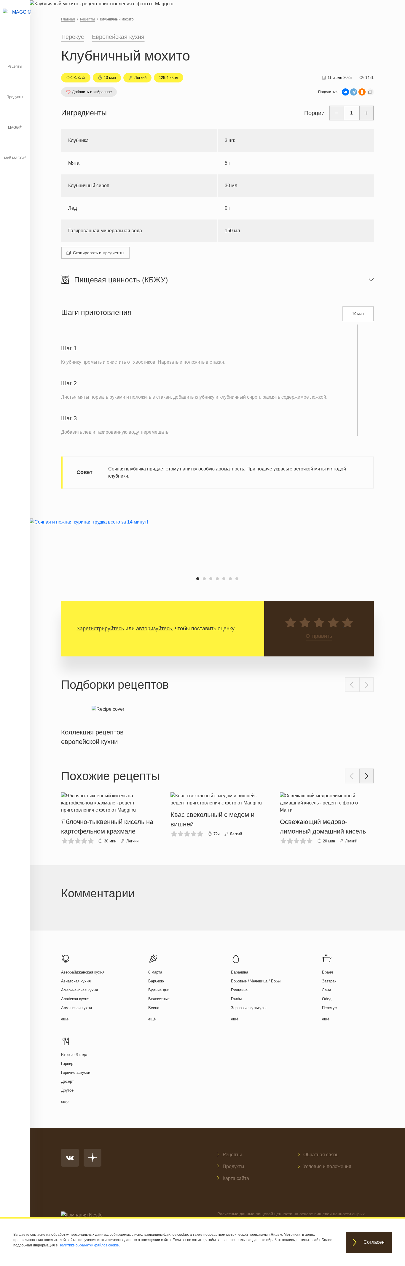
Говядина (239, 990)
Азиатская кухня (76, 981)
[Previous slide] (352, 684)
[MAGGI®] (15, 19)
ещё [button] (64, 1019)
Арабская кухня (75, 999)
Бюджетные (159, 999)
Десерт (67, 1081)
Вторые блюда (74, 1054)
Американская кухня (79, 990)
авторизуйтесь (154, 629)
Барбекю (156, 981)
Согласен (374, 1242)
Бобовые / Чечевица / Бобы (255, 981)
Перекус (72, 37)
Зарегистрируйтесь (100, 629)
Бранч (327, 972)
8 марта (155, 972)
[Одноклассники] (362, 92)
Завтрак (329, 981)
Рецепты (14, 66)
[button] (197, 578)
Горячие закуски (75, 1072)
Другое (67, 1090)
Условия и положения (327, 1166)
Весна (153, 1008)
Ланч (326, 990)
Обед (326, 999)
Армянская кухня (76, 1008)
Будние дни (158, 990)
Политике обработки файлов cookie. (89, 1245)
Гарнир (67, 1063)
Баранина (239, 972)
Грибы (236, 999)
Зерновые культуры (248, 1008)
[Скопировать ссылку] (370, 92)
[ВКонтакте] (345, 92)
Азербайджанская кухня (82, 972)
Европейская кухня (118, 37)
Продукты (15, 97)
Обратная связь (320, 1154)
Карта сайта (236, 1178)
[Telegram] (353, 92)
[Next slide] (366, 684)
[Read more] (108, 724)
